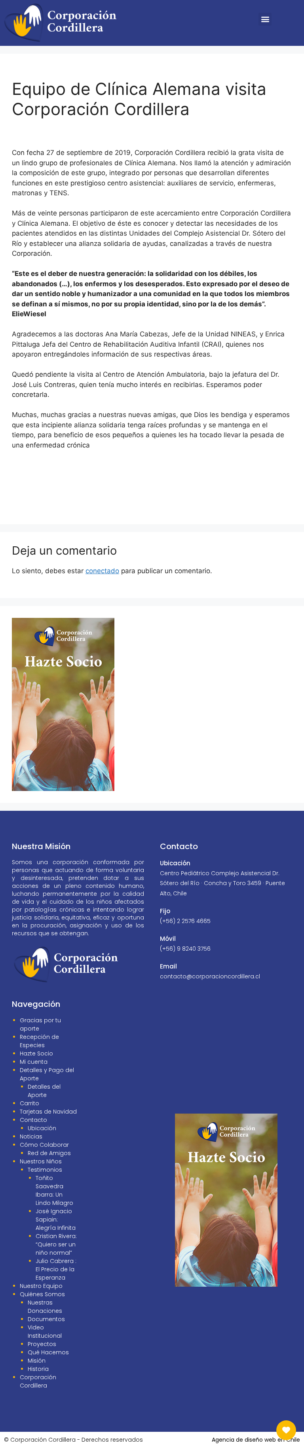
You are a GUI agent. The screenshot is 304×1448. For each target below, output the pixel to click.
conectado (102, 571)
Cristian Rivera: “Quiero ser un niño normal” (56, 1244)
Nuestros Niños (41, 1161)
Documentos (46, 1319)
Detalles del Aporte (44, 1091)
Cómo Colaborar (44, 1145)
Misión (37, 1361)
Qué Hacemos (48, 1352)
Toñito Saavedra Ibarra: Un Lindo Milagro (54, 1190)
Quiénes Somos (42, 1294)
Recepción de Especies (39, 1041)
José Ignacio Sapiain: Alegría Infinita (56, 1219)
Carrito (29, 1103)
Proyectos (42, 1344)
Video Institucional (45, 1331)
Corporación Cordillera (38, 1381)
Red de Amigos (49, 1153)
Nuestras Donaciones (45, 1307)
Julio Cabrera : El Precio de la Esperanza (56, 1269)
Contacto (33, 1120)
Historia (38, 1369)
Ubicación (42, 1128)
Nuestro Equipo (41, 1286)
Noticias (31, 1136)
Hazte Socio (36, 1053)
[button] (265, 19)
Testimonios (45, 1170)
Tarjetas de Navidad (48, 1112)
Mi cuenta (34, 1062)
